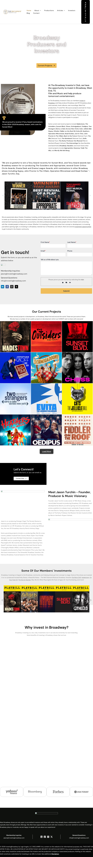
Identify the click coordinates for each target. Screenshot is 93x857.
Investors (71, 10)
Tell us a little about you (50, 259)
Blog (28, 13)
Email (43, 251)
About (36, 10)
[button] (85, 12)
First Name (45, 242)
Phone (69, 251)
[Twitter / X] (51, 837)
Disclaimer (55, 854)
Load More (46, 451)
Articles (60, 10)
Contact (36, 13)
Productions (49, 10)
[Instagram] (48, 837)
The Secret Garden (24, 580)
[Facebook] (45, 837)
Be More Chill (76, 577)
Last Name (71, 242)
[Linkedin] (41, 837)
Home (29, 10)
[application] (40, 10)
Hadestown (85, 577)
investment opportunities (82, 227)
